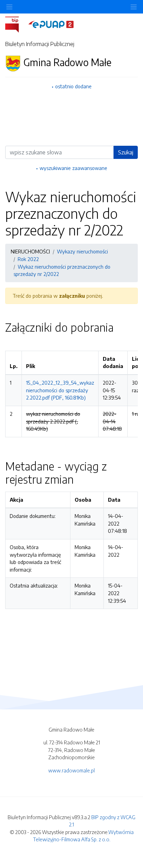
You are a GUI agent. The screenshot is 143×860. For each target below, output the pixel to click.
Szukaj (125, 152)
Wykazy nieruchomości (82, 251)
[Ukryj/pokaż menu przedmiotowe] (9, 7)
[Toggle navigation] (133, 7)
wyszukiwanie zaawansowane (73, 168)
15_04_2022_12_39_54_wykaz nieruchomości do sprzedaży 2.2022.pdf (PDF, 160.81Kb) (60, 390)
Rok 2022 (28, 259)
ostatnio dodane (73, 86)
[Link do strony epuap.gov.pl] (51, 24)
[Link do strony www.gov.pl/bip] (16, 24)
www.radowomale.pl (71, 770)
